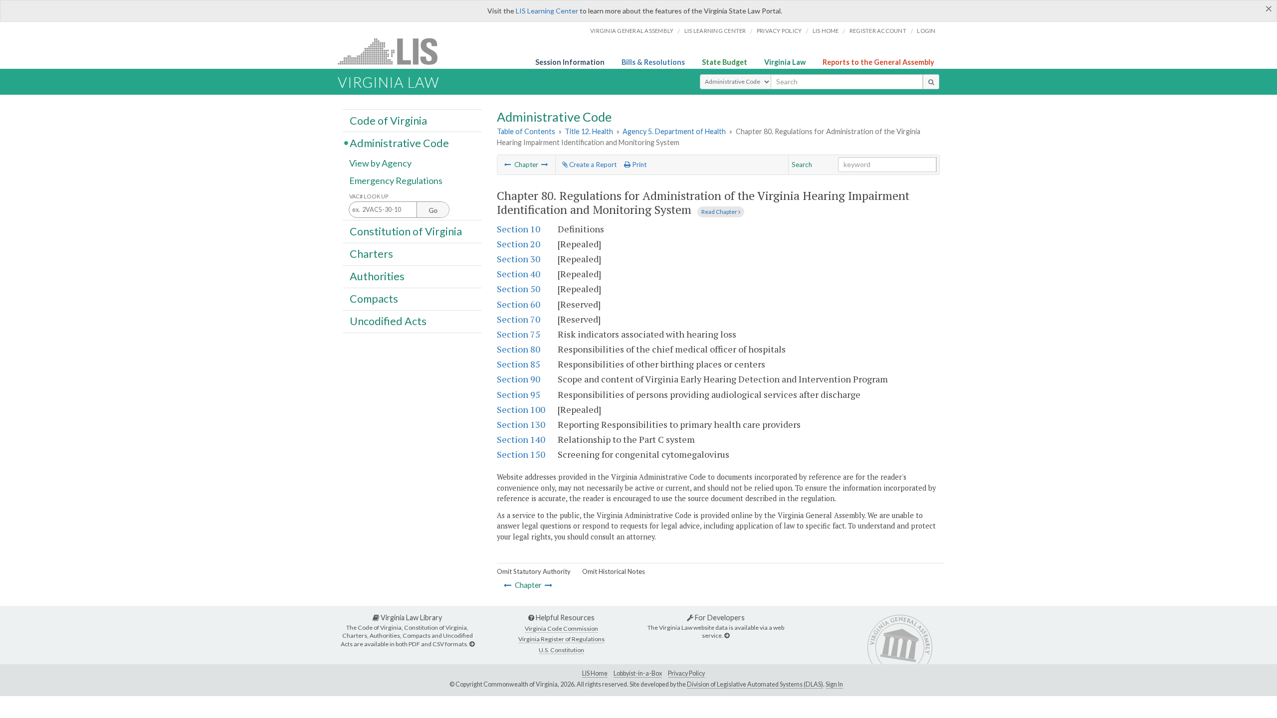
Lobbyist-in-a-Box (638, 673)
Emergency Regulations (395, 180)
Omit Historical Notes (613, 571)
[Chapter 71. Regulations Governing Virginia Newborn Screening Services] (507, 165)
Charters (371, 253)
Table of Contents (526, 131)
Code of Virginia (388, 120)
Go (432, 210)
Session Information (570, 62)
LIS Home (595, 673)
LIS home (826, 30)
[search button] (931, 81)
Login (926, 30)
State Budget (724, 62)
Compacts (374, 298)
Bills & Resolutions (653, 62)
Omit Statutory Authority (534, 571)
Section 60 (518, 304)
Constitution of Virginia (406, 230)
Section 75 (518, 334)
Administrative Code (399, 142)
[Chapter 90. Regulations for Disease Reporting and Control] (544, 165)
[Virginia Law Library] (471, 644)
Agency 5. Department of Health (674, 131)
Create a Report (592, 165)
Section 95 (518, 394)
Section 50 (518, 289)
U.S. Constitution (561, 650)
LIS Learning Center (547, 10)
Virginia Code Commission (561, 628)
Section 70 (518, 319)
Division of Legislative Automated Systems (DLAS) (755, 684)
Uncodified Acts (388, 321)
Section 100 (521, 409)
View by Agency (380, 163)
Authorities (377, 276)
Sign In (834, 684)
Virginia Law (785, 62)
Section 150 (521, 454)
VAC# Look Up (369, 196)
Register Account (878, 30)
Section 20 (518, 244)
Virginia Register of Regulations (561, 639)
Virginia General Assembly (631, 30)
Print (638, 165)
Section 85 (518, 364)
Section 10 (518, 229)
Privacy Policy (779, 30)
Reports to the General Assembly (878, 62)
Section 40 (518, 274)
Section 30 (518, 259)
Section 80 (518, 349)
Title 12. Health (589, 131)
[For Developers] (726, 635)
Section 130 (521, 424)
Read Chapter (719, 211)
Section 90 (518, 379)
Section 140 (521, 439)
